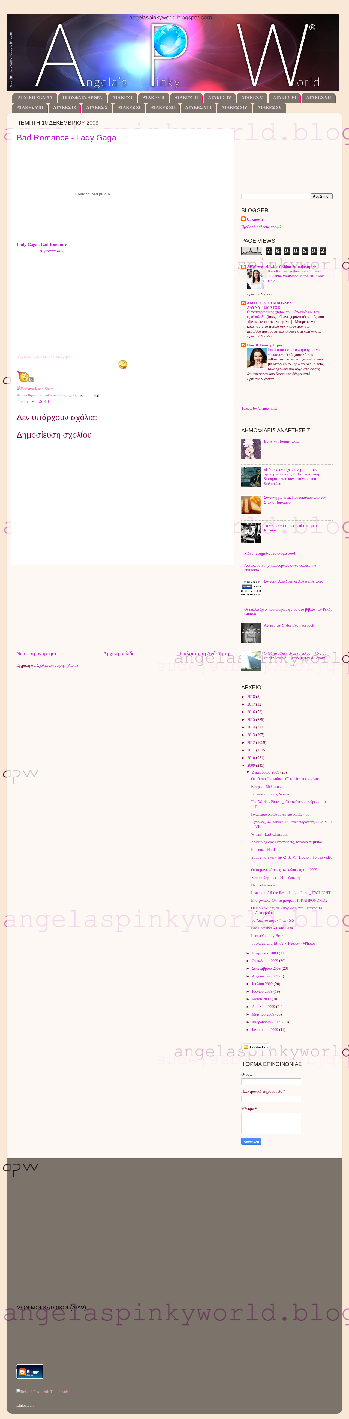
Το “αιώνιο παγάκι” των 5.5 (272, 920)
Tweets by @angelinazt (259, 408)
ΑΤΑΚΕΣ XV (269, 108)
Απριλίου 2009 (264, 1006)
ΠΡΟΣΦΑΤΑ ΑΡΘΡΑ (82, 98)
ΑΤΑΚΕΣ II (153, 98)
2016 (251, 712)
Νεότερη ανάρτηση (37, 653)
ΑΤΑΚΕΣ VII (318, 98)
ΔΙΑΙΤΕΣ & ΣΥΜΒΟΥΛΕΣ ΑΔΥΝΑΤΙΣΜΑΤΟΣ (269, 305)
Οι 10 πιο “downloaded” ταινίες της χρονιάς (285, 779)
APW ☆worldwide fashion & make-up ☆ (281, 267)
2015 (251, 719)
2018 (251, 696)
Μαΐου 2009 (262, 999)
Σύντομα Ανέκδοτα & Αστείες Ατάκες (293, 581)
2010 (251, 758)
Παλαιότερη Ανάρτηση (204, 653)
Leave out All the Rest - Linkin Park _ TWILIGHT (291, 893)
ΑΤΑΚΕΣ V (252, 98)
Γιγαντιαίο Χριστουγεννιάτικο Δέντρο (280, 814)
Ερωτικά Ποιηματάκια (281, 441)
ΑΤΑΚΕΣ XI (129, 108)
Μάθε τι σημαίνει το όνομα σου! (269, 553)
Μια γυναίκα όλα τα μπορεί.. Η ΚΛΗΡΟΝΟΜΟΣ (289, 900)
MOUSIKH (40, 401)
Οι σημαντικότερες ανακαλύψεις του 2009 (284, 870)
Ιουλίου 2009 (263, 984)
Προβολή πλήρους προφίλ (261, 227)
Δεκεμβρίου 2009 (266, 772)
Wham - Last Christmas (269, 834)
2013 (251, 735)
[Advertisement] (123, 607)
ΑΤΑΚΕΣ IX (64, 108)
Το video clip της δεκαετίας (272, 794)
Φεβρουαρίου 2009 (267, 1022)
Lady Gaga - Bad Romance (42, 244)
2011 (251, 750)
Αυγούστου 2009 (265, 976)
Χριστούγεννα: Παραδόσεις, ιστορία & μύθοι (286, 842)
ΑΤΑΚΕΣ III (186, 98)
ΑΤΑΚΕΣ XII (163, 108)
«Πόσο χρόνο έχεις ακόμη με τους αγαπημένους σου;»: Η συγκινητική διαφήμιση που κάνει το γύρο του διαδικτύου (291, 476)
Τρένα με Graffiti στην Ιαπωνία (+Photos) (284, 943)
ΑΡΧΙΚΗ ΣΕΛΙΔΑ (35, 98)
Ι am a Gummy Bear (267, 935)
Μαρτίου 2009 (263, 1014)
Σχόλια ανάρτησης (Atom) (57, 665)
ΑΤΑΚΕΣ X (96, 108)
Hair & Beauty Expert (265, 345)
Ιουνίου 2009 (262, 991)
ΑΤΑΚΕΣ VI (284, 98)
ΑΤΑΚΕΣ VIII (30, 108)
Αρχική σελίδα (119, 653)
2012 (251, 742)
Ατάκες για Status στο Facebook (289, 625)
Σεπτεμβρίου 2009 (267, 968)
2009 (251, 765)
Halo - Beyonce (263, 885)
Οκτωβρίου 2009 (265, 961)
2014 (251, 727)
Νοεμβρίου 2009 (265, 953)
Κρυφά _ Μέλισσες (266, 786)
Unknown (255, 219)
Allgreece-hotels (53, 250)
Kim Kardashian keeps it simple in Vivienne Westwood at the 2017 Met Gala (296, 276)
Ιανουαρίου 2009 (265, 1029)
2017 (251, 704)
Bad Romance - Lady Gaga (66, 137)
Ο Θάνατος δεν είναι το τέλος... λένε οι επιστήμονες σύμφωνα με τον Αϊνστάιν (295, 655)
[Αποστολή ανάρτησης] (95, 395)
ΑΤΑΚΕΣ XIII (198, 108)
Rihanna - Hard (263, 849)
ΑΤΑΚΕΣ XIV (234, 108)
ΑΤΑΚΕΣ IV (219, 98)
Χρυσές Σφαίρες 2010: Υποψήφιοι (278, 877)
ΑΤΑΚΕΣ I (122, 98)
